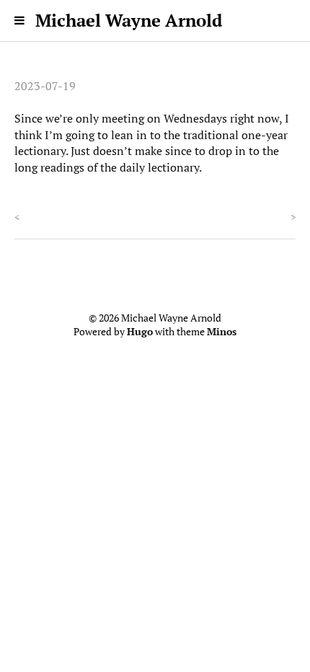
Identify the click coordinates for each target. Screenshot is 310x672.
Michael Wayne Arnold (128, 20)
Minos (221, 331)
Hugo (140, 331)
